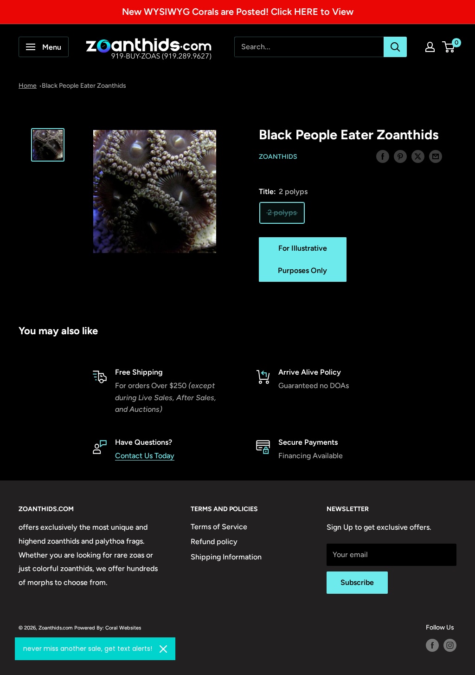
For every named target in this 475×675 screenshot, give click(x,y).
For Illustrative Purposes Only (302, 259)
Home (28, 86)
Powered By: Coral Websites (107, 627)
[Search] (395, 47)
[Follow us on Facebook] (432, 645)
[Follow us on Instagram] (449, 645)
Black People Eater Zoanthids (84, 86)
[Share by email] (435, 156)
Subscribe (357, 582)
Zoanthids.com (56, 627)
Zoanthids (278, 157)
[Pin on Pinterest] (400, 156)
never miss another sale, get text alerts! (87, 648)
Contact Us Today (144, 455)
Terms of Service (219, 526)
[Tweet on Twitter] (417, 156)
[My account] (430, 47)
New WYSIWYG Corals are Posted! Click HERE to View (237, 11)
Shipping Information (226, 556)
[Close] (163, 649)
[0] (449, 46)
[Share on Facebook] (382, 156)
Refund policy (214, 541)
